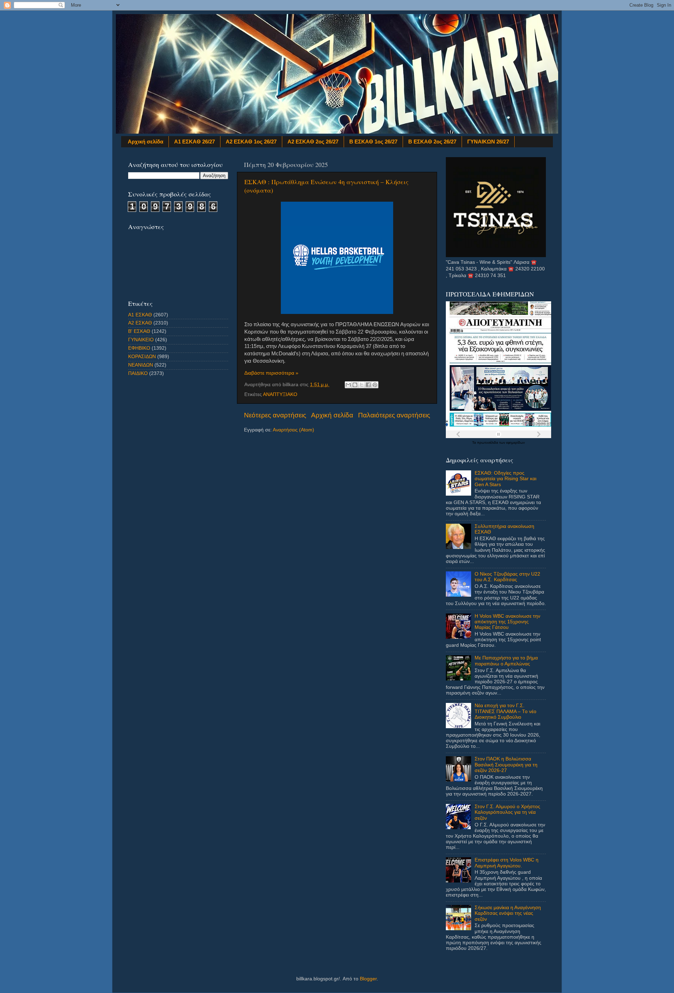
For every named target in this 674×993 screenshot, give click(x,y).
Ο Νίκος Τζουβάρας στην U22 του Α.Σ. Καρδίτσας (507, 576)
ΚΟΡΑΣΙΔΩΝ (142, 356)
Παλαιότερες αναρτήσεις (394, 415)
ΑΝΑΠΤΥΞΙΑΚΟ (280, 394)
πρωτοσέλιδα (488, 442)
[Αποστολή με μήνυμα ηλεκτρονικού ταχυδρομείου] (348, 384)
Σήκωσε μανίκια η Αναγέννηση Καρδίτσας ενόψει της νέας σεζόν (508, 913)
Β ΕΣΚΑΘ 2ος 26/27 (432, 142)
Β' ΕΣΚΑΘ (139, 331)
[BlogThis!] (354, 384)
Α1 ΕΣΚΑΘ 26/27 (194, 142)
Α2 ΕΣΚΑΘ (140, 323)
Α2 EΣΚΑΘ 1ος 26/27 (251, 142)
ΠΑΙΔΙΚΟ (138, 373)
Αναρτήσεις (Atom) (293, 429)
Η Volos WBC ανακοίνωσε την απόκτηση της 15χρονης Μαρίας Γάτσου (507, 621)
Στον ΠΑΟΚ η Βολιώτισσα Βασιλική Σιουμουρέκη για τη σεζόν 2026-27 (506, 764)
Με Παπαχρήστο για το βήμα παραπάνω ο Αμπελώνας (506, 660)
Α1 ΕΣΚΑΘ (140, 314)
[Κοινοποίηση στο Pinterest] (374, 384)
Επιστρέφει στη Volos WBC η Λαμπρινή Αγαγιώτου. (506, 862)
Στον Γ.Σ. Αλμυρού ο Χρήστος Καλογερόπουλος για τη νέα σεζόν (507, 812)
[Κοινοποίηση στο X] (361, 384)
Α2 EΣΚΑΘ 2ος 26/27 (313, 142)
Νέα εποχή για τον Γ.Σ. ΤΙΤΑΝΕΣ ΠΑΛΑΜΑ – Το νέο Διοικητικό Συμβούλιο (505, 711)
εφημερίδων (515, 442)
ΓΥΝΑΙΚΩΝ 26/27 (488, 142)
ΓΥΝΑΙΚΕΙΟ (141, 339)
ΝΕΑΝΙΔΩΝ (140, 365)
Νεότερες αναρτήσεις (275, 415)
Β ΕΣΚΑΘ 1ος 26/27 (373, 142)
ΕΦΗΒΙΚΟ (139, 348)
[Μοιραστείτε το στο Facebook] (368, 384)
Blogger (368, 978)
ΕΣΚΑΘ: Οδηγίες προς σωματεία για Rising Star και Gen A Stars (505, 478)
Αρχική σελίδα (145, 142)
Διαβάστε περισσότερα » (271, 373)
